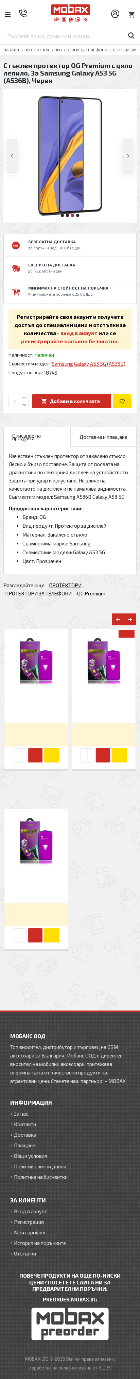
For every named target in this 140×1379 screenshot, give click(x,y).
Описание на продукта (26, 436)
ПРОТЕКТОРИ (36, 49)
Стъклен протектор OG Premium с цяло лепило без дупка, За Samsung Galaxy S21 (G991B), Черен (103, 706)
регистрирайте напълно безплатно (69, 341)
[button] (12, 156)
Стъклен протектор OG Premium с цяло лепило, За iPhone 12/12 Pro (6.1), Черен (36, 706)
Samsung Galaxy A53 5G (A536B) (88, 364)
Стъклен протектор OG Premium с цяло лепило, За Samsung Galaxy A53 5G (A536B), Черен (36, 886)
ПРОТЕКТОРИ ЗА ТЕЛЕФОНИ (80, 49)
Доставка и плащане (103, 437)
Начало (11, 49)
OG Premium (125, 49)
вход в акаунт (79, 333)
